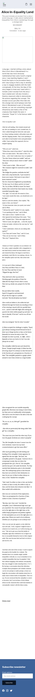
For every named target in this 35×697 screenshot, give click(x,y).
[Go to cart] (26, 4)
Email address (7, 672)
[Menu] (31, 4)
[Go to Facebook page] (3, 690)
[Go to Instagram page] (7, 690)
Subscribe (9, 683)
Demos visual (6, 601)
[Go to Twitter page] (11, 690)
